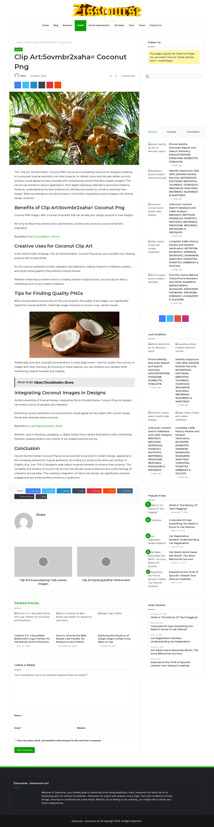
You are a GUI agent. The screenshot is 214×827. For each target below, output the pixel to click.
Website (81, 728)
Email (18, 728)
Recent (152, 131)
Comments (193, 131)
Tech (131, 25)
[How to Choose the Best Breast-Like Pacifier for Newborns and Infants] (74, 622)
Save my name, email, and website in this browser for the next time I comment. (59, 740)
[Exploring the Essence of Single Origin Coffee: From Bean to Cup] (116, 622)
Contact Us (156, 25)
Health (80, 25)
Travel (142, 25)
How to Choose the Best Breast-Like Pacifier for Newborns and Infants (71, 638)
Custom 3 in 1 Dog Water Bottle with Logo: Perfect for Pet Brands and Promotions (32, 638)
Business (67, 25)
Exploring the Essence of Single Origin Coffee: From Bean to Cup (114, 638)
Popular (171, 131)
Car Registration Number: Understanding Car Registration (184, 540)
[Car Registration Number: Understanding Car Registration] (157, 540)
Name (18, 715)
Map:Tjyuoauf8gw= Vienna (43, 236)
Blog (56, 25)
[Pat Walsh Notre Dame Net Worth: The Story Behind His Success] (157, 559)
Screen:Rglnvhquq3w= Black (45, 426)
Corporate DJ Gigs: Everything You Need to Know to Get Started (183, 524)
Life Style (119, 25)
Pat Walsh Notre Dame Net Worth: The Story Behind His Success (183, 556)
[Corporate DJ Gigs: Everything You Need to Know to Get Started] (157, 524)
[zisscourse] (107, 10)
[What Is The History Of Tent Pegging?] (157, 510)
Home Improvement (99, 25)
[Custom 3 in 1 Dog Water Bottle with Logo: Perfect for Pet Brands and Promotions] (32, 622)
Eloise (23, 76)
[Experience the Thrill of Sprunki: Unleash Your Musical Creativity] (157, 579)
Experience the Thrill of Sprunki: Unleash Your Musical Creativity (183, 576)
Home (45, 25)
